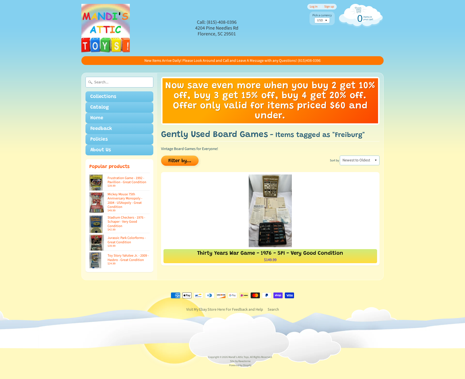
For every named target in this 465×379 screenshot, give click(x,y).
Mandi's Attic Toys (238, 357)
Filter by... (179, 160)
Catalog (99, 107)
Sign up (329, 6)
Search (273, 309)
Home (96, 118)
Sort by (334, 160)
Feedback (101, 128)
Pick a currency (322, 15)
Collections (103, 96)
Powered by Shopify (240, 365)
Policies (99, 139)
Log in (314, 6)
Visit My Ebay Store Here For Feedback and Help (224, 309)
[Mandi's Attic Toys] (105, 28)
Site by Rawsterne (240, 361)
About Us (100, 150)
